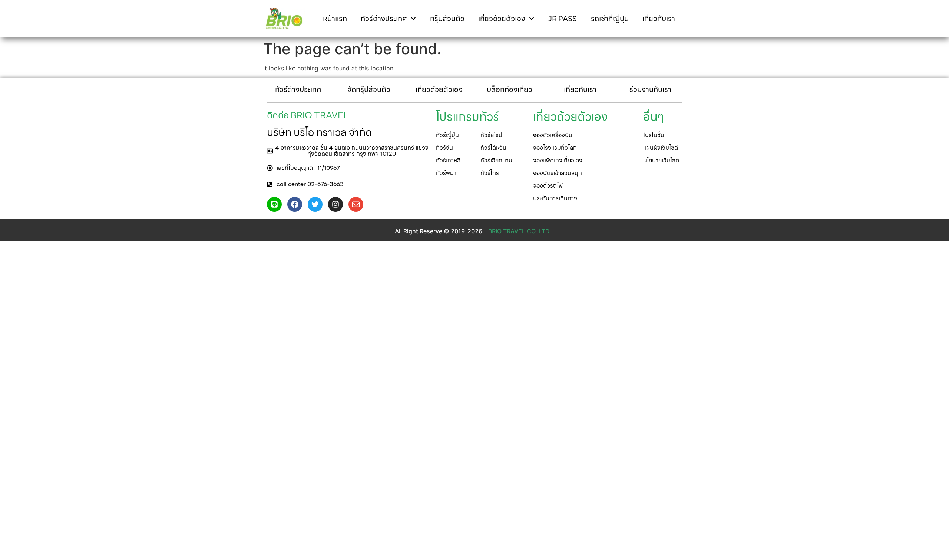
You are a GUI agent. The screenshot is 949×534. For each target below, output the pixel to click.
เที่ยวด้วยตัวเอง (501, 18)
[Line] (274, 204)
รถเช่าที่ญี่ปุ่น (610, 18)
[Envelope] (355, 204)
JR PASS (562, 18)
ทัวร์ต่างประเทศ (384, 18)
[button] (348, 151)
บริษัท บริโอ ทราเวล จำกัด (319, 132)
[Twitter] (315, 204)
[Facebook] (294, 204)
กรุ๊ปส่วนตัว (447, 18)
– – (519, 231)
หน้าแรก (335, 18)
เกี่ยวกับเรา (658, 18)
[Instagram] (335, 204)
